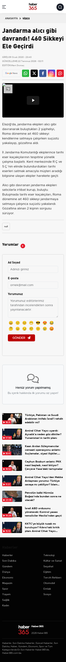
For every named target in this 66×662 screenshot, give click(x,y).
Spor (5, 588)
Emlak (47, 588)
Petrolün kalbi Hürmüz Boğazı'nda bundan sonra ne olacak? (43, 496)
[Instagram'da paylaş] (51, 73)
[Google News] (11, 73)
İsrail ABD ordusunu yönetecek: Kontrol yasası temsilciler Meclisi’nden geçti (43, 512)
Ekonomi (7, 577)
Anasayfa (11, 18)
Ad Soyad (14, 262)
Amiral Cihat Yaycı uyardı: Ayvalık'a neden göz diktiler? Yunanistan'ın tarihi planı (43, 434)
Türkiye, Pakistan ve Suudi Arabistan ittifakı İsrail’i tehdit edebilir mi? (44, 418)
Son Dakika (9, 560)
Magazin (7, 583)
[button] (4, 8)
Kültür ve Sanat (52, 560)
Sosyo (47, 594)
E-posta (13, 278)
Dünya (6, 572)
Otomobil (49, 583)
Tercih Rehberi (52, 577)
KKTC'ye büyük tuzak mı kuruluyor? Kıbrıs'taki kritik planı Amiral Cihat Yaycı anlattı (42, 527)
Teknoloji (48, 555)
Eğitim (47, 572)
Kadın (5, 605)
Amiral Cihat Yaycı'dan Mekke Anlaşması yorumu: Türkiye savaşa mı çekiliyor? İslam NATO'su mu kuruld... (44, 480)
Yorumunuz (15, 294)
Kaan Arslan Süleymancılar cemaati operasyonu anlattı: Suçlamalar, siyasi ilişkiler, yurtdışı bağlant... (42, 450)
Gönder (19, 338)
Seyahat (48, 566)
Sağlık (6, 600)
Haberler (7, 555)
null (6, 226)
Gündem (7, 566)
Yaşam (6, 594)
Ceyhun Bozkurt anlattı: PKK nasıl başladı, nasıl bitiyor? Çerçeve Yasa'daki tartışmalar (44, 465)
